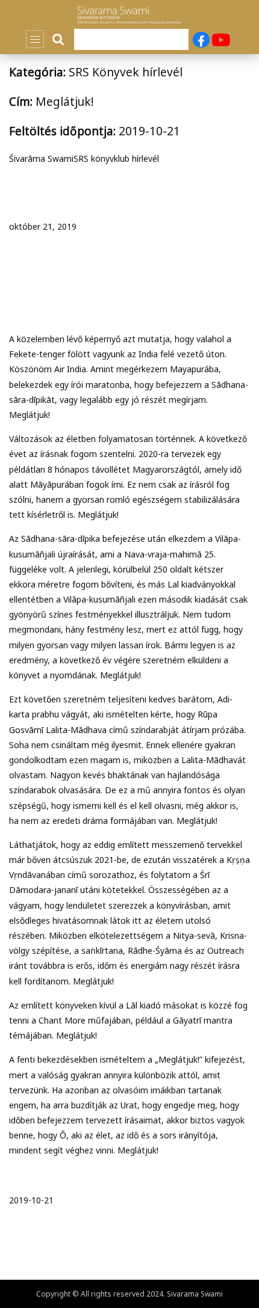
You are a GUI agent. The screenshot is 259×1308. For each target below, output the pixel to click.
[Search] (59, 39)
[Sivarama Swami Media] (129, 15)
